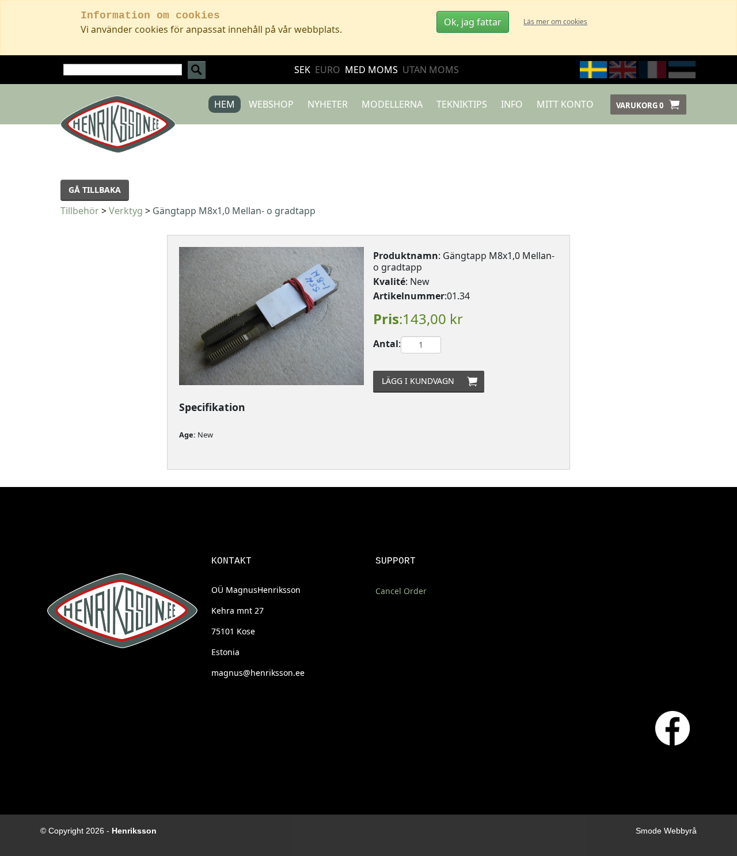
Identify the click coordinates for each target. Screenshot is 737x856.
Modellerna (392, 104)
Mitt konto (565, 104)
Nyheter (327, 104)
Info (512, 104)
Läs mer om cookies (555, 21)
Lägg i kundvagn (433, 380)
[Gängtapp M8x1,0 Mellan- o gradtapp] (271, 316)
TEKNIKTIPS (461, 104)
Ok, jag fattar (473, 22)
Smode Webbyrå (666, 830)
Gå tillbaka (95, 189)
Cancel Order (401, 590)
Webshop (271, 104)
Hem (224, 104)
